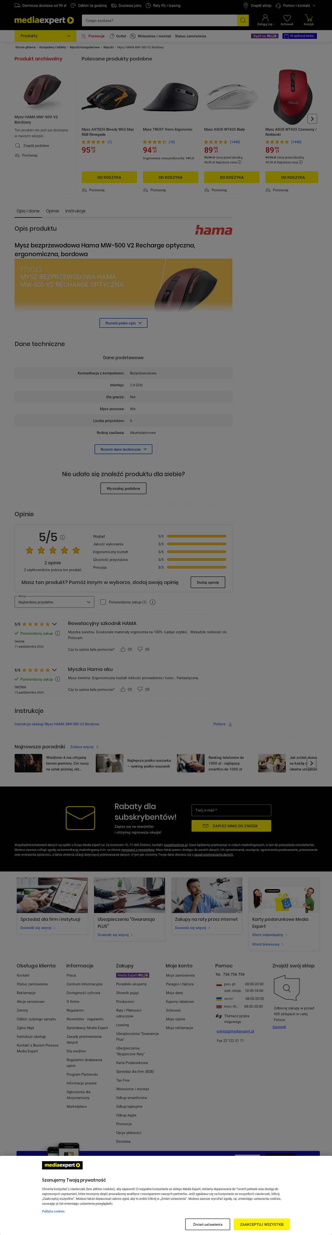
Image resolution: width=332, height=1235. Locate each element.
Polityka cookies (53, 1211)
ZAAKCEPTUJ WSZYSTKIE (262, 1224)
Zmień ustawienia (207, 1224)
